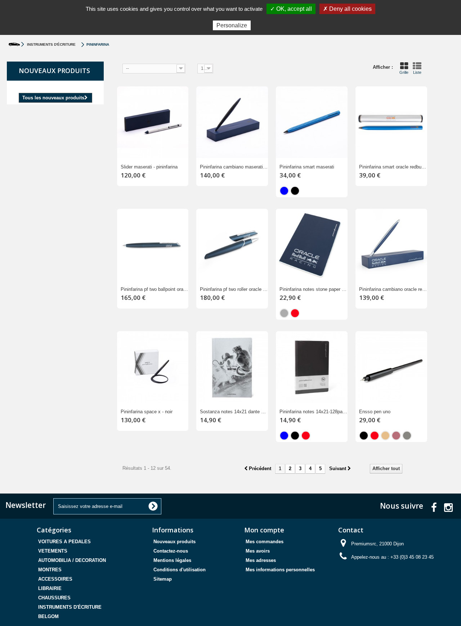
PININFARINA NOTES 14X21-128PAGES (313, 411)
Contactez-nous (170, 551)
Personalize (231, 25)
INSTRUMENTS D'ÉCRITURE (70, 607)
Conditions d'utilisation (179, 569)
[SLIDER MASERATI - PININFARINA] (153, 122)
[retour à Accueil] (14, 44)
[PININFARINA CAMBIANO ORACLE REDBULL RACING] (391, 244)
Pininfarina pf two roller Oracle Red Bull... (234, 289)
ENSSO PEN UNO (374, 411)
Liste (417, 72)
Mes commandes (264, 541)
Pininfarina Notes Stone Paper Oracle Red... (313, 289)
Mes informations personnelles (280, 569)
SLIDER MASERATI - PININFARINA (149, 167)
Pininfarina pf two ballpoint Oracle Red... (155, 289)
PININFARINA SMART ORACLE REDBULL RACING (393, 167)
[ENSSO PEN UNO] (391, 367)
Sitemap (162, 579)
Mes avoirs (258, 551)
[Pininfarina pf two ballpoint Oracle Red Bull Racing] (153, 244)
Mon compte (264, 530)
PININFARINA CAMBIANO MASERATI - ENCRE (234, 167)
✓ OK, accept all (291, 9)
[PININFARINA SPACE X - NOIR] (153, 367)
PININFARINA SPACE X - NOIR (147, 411)
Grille (403, 72)
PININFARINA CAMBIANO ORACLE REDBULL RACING (393, 289)
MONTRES (50, 569)
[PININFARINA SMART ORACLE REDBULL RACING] (391, 122)
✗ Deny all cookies (347, 9)
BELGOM (48, 616)
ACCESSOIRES (55, 579)
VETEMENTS (52, 551)
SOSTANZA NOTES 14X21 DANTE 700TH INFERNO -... (234, 411)
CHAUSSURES (54, 597)
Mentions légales (172, 560)
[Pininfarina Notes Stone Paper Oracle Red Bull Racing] (312, 244)
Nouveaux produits (54, 70)
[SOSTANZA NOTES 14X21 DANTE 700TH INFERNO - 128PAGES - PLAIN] (232, 367)
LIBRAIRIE (50, 588)
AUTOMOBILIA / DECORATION (72, 560)
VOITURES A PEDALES (64, 541)
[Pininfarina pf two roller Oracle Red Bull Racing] (232, 244)
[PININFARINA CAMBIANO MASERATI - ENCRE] (232, 122)
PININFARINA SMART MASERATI (306, 167)
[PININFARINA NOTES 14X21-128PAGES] (312, 367)
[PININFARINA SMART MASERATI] (312, 122)
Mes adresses (261, 560)
